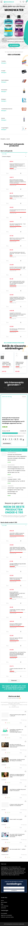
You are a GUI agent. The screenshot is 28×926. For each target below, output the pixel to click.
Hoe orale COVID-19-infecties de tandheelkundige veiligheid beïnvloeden (17, 835)
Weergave (3, 63)
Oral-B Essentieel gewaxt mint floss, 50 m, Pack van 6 (18, 210)
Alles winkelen (4, 902)
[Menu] (1, 2)
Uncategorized (4, 720)
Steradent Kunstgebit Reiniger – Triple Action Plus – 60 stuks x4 (18, 224)
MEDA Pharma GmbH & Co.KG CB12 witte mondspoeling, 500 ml (17, 239)
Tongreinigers (10, 485)
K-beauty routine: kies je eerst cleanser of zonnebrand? (16, 805)
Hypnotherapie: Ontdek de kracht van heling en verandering (17, 760)
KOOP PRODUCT (7, 440)
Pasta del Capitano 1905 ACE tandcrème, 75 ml (16, 638)
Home (2, 900)
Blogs (2, 904)
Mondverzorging (4, 734)
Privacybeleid (4, 913)
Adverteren (3, 907)
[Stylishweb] (25, 712)
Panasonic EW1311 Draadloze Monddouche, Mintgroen (16, 624)
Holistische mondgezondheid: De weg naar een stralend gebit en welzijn (17, 776)
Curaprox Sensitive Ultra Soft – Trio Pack (17, 669)
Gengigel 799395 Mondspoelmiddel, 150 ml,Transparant (18, 564)
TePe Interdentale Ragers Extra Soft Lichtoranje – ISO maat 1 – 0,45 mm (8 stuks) (17, 253)
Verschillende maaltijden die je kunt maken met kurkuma (18, 790)
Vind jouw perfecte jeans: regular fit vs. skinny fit (18, 715)
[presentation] (2, 357)
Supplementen (4, 794)
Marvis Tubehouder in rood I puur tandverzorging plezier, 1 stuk (17, 196)
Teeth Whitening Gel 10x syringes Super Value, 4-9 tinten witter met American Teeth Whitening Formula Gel (18, 549)
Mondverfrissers (11, 464)
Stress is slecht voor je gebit (16, 819)
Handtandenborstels (12, 452)
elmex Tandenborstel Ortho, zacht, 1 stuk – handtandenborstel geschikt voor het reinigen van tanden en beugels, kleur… (17, 283)
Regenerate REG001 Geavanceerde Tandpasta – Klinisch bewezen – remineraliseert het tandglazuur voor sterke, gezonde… (17, 165)
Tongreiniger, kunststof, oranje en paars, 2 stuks (17, 610)
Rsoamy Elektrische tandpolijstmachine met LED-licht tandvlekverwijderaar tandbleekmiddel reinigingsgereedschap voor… (17, 594)
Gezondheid (3, 749)
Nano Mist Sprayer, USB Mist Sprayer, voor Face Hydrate (17, 329)
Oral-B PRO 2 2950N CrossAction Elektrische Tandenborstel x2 (17, 534)
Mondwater (10, 477)
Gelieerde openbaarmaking (7, 917)
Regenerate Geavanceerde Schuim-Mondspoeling (16, 578)
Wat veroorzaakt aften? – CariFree (17, 849)
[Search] (20, 2)
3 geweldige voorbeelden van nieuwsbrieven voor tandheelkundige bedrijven (16, 731)
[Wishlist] (23, 2)
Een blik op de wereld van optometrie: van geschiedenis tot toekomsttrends (17, 746)
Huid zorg (3, 809)
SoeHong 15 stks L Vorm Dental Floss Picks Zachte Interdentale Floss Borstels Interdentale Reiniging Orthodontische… (18, 654)
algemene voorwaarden (6, 915)
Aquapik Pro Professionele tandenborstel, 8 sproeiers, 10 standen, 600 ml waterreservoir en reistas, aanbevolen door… (18, 314)
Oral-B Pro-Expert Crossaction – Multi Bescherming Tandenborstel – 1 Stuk (17, 267)
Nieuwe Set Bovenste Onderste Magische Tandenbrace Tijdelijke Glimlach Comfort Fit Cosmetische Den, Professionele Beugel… (18, 181)
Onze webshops (4, 906)
